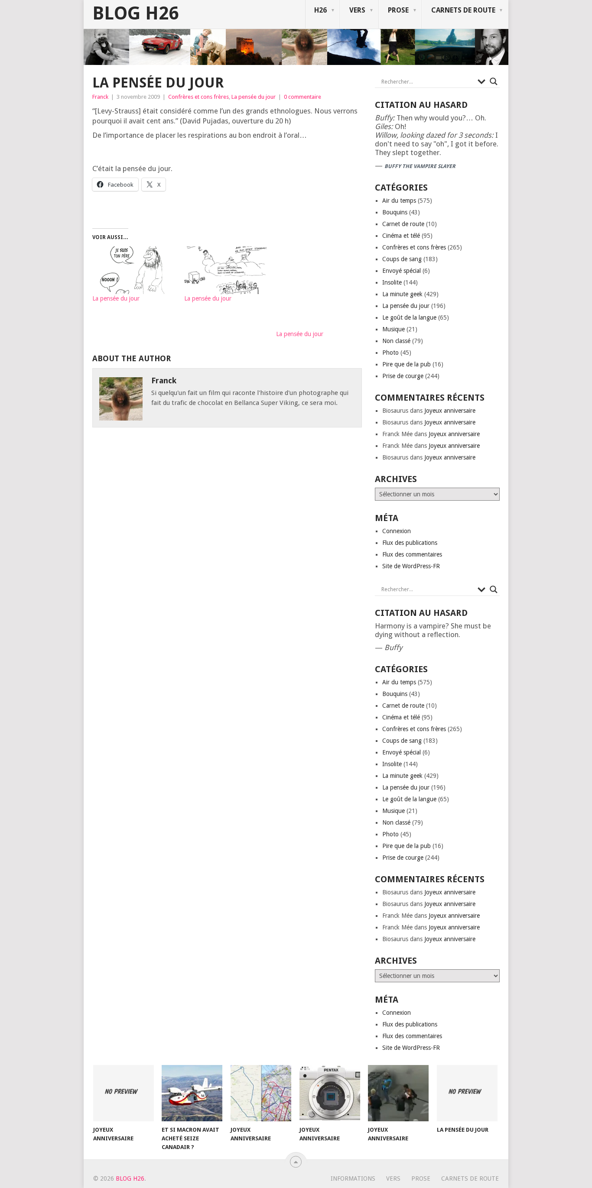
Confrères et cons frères (198, 97)
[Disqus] (227, 558)
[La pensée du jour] (467, 1093)
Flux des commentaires (412, 554)
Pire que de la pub (406, 364)
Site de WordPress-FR (411, 566)
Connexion (396, 531)
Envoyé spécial (401, 270)
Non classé (396, 340)
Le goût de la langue (409, 317)
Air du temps (399, 200)
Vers (357, 10)
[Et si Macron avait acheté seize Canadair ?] (192, 1093)
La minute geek (402, 294)
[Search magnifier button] (494, 81)
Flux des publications (409, 542)
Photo (390, 352)
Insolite (392, 282)
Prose (398, 10)
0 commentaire (302, 97)
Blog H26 (135, 13)
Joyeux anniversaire (449, 410)
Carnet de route (403, 223)
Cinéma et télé (401, 235)
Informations (353, 1178)
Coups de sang (402, 259)
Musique (393, 329)
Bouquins (394, 212)
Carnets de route (463, 10)
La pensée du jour (253, 97)
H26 (320, 10)
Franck (100, 97)
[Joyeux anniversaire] (123, 1093)
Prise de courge (402, 375)
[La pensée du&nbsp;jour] (134, 270)
